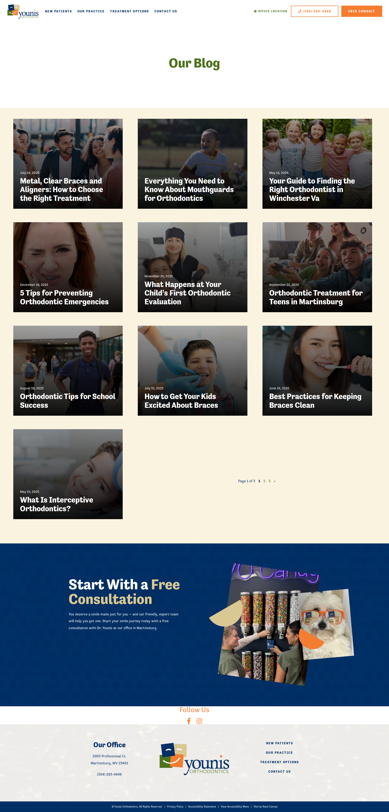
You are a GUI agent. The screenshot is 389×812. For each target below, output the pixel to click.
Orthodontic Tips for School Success (67, 400)
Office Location (272, 11)
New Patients (58, 11)
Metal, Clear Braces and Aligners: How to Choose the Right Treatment (61, 190)
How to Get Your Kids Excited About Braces (181, 400)
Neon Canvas (270, 806)
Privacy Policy (175, 806)
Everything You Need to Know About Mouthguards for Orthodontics (189, 190)
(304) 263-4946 (316, 11)
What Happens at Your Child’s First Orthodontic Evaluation (188, 293)
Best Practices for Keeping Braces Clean (315, 400)
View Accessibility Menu (235, 806)
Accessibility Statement (202, 806)
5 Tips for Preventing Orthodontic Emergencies (64, 297)
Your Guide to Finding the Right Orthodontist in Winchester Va (312, 190)
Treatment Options (129, 11)
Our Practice (91, 11)
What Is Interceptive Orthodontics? (56, 504)
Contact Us (165, 11)
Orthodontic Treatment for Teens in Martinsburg (315, 297)
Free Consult (361, 11)
